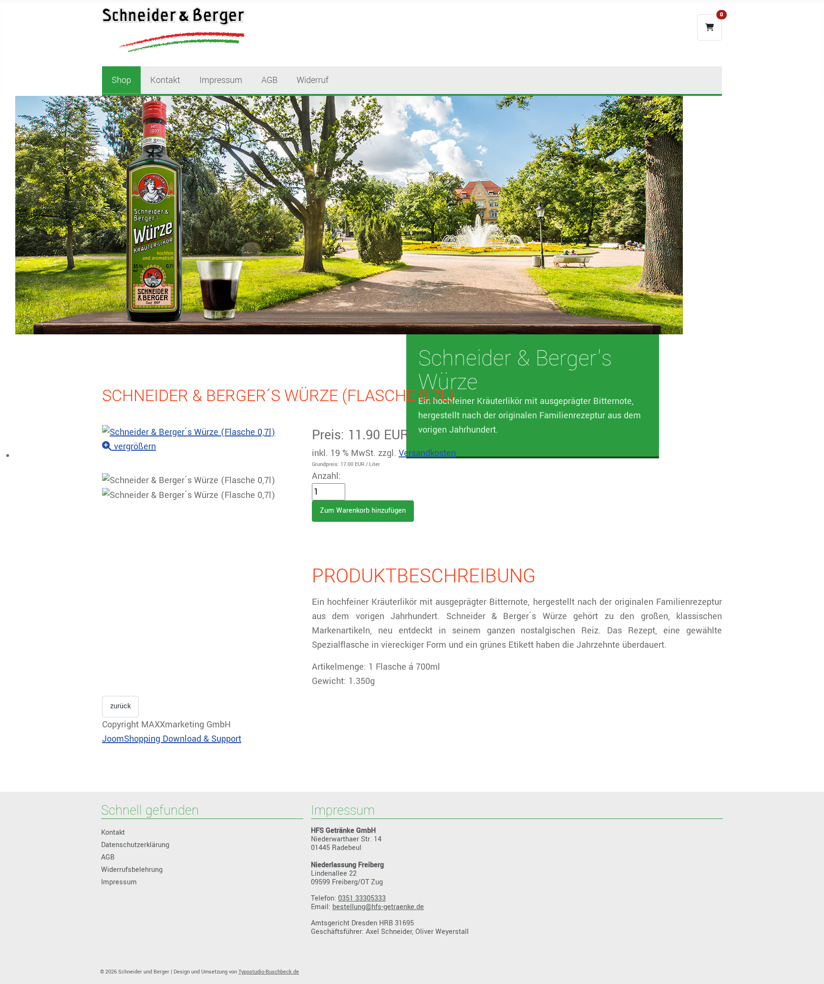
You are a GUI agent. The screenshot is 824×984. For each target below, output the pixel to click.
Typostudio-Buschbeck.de (268, 971)
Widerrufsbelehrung (132, 870)
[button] (709, 27)
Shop (121, 80)
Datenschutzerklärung (135, 845)
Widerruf (313, 80)
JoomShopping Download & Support (171, 739)
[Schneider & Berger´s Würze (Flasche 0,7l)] (188, 480)
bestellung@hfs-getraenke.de (378, 907)
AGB (269, 80)
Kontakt (165, 80)
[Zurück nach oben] (805, 964)
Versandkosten (427, 453)
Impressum (220, 80)
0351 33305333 (362, 898)
